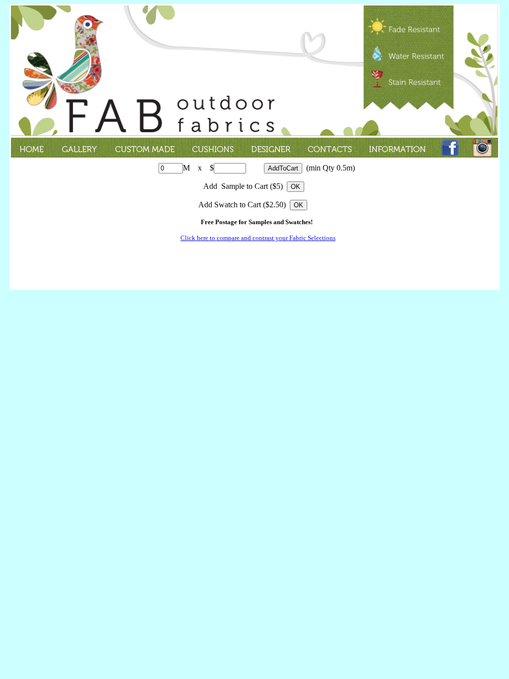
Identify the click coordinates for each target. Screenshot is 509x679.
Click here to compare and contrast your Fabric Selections (258, 238)
